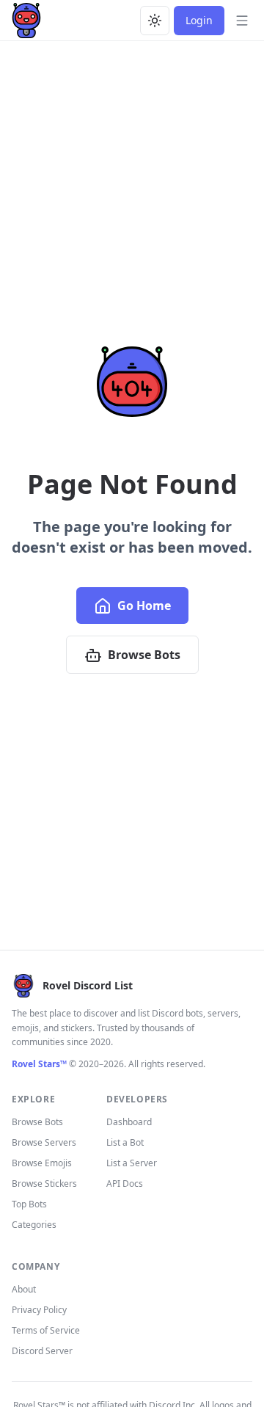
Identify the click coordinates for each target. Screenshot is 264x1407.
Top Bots (29, 1204)
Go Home (144, 605)
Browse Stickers (44, 1183)
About (24, 1289)
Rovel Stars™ (39, 1064)
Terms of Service (46, 1330)
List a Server (131, 1163)
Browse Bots (144, 655)
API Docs (124, 1183)
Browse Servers (44, 1142)
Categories (34, 1224)
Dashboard (129, 1122)
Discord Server (42, 1351)
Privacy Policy (39, 1310)
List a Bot (125, 1142)
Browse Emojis (42, 1163)
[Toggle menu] (242, 20)
